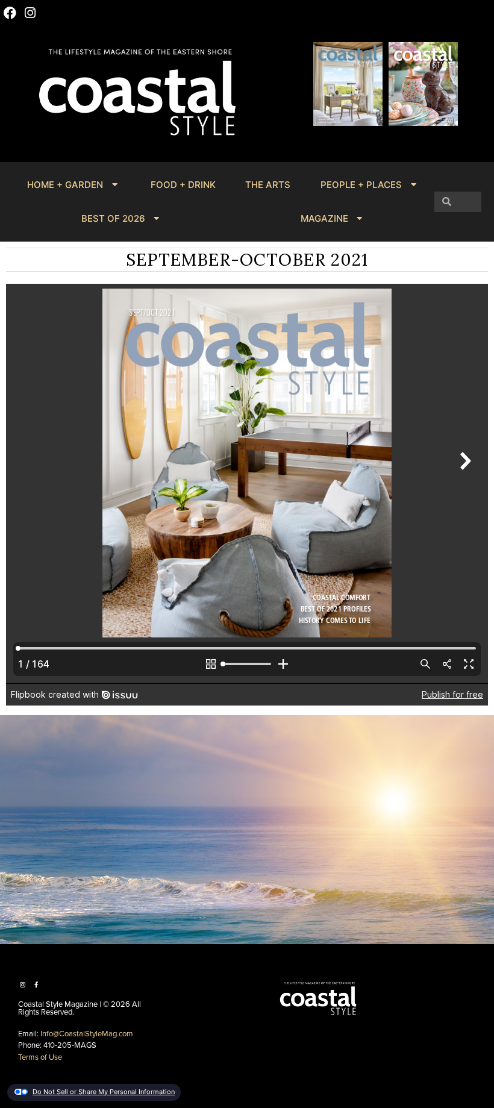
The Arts (267, 184)
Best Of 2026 (113, 218)
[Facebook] (10, 13)
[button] (326, 141)
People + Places (361, 184)
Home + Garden (65, 184)
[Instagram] (30, 13)
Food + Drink (183, 184)
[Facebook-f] (36, 984)
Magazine (324, 218)
